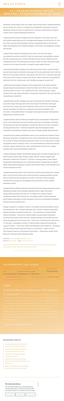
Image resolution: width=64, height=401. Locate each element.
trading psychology (13, 319)
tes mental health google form (17, 316)
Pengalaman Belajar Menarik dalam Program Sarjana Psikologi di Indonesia (25, 244)
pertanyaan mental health (48, 308)
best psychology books (37, 297)
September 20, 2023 (25, 238)
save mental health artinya (29, 314)
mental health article (27, 240)
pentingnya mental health (23, 308)
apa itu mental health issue (15, 268)
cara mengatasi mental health (41, 271)
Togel (11, 324)
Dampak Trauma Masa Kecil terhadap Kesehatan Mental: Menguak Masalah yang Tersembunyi (17, 361)
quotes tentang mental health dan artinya (15, 314)
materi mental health (37, 303)
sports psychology (6, 316)
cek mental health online (27, 300)
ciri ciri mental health (27, 276)
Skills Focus (14, 4)
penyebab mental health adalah (9, 279)
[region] (20, 389)
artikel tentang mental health (22, 271)
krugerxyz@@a (13, 238)
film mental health (31, 271)
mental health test (6, 268)
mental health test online (13, 308)
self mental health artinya (10, 276)
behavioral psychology (25, 268)
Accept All (30, 394)
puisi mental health (28, 311)
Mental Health (13, 240)
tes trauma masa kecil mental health (40, 316)
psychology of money (42, 268)
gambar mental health (15, 303)
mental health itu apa (19, 276)
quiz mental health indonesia (38, 311)
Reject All (20, 394)
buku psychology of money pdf (21, 279)
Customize (10, 394)
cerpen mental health (36, 300)
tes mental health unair (34, 268)
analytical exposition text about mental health (40, 276)
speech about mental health (52, 314)
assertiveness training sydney (53, 276)
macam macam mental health (11, 271)
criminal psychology (54, 300)
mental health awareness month (48, 303)
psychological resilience (45, 274)
